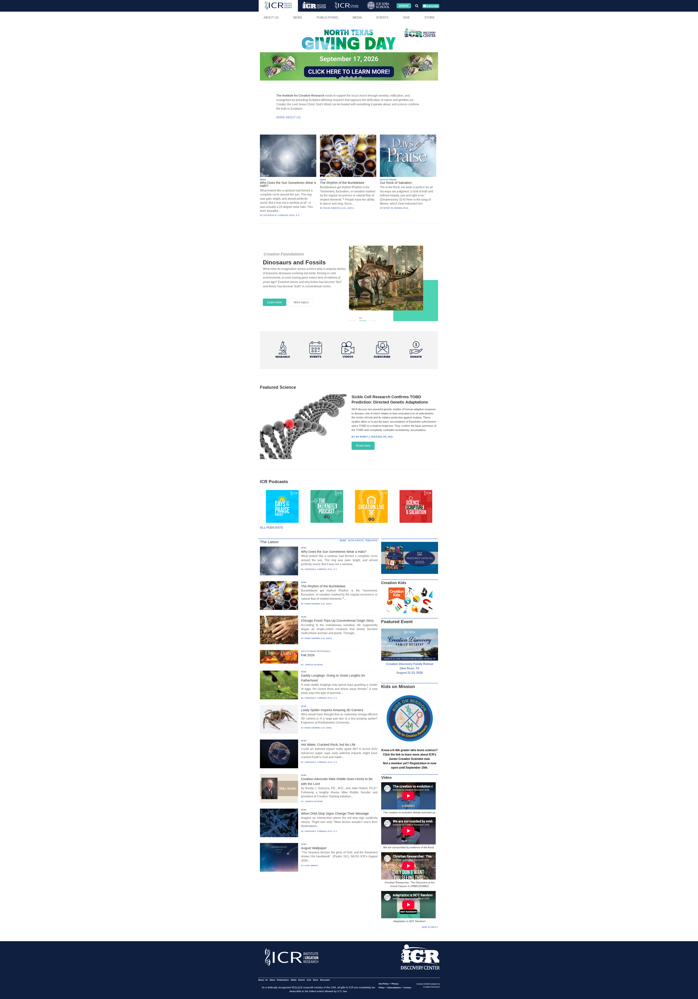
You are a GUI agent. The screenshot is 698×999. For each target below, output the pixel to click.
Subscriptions (394, 987)
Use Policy (384, 984)
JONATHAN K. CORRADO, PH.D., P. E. (321, 569)
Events (382, 17)
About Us (271, 17)
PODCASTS (371, 540)
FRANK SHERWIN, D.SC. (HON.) (318, 604)
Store (429, 17)
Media (357, 17)
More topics (301, 302)
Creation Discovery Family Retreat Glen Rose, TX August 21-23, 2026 (409, 668)
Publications (327, 17)
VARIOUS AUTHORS (313, 665)
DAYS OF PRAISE (388, 180)
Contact (407, 987)
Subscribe (432, 6)
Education (325, 980)
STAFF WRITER (311, 866)
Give (406, 17)
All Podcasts (271, 527)
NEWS (263, 180)
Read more (363, 445)
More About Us (288, 117)
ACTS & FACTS (356, 540)
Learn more (274, 302)
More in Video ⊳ (430, 927)
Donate (404, 5)
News (297, 17)
